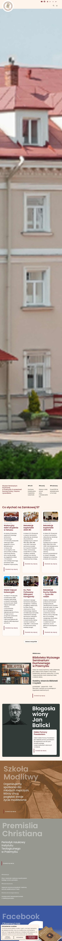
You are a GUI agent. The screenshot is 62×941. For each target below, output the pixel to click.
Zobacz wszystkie (31, 642)
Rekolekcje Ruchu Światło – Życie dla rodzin (49, 593)
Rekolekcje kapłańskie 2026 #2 (48, 527)
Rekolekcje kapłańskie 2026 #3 (29, 527)
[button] (53, 5)
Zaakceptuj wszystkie (31, 937)
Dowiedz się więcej (12, 569)
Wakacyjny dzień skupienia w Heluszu (11, 527)
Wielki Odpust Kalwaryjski (10, 591)
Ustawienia (19, 937)
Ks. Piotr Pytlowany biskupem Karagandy (29, 593)
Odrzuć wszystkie (8, 937)
